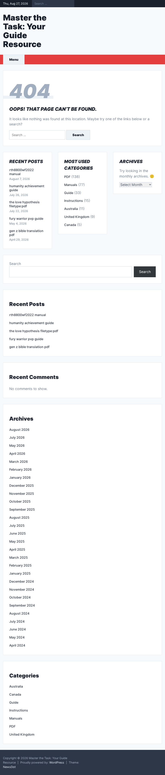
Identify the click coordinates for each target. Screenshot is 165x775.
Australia (71, 209)
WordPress (56, 762)
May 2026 (17, 445)
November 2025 (21, 494)
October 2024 (20, 597)
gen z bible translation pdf (26, 233)
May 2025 (17, 541)
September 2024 (22, 605)
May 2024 (17, 637)
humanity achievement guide (26, 188)
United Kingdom (76, 217)
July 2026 (17, 437)
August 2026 (19, 430)
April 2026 (17, 454)
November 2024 (21, 589)
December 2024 (21, 581)
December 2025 (21, 485)
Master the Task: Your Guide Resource (24, 31)
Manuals (70, 185)
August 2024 (19, 613)
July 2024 (17, 621)
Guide (68, 193)
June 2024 (17, 629)
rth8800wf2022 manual (21, 172)
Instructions (73, 201)
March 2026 (18, 462)
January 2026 (20, 477)
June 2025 (17, 533)
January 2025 (20, 573)
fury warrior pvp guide (26, 219)
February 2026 (20, 469)
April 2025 (17, 549)
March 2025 (18, 557)
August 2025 (19, 517)
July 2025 (17, 526)
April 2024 (17, 645)
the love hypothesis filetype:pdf (24, 204)
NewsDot (9, 767)
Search (15, 264)
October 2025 (20, 501)
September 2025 (22, 509)
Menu (13, 59)
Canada (70, 225)
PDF (67, 177)
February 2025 (20, 565)
